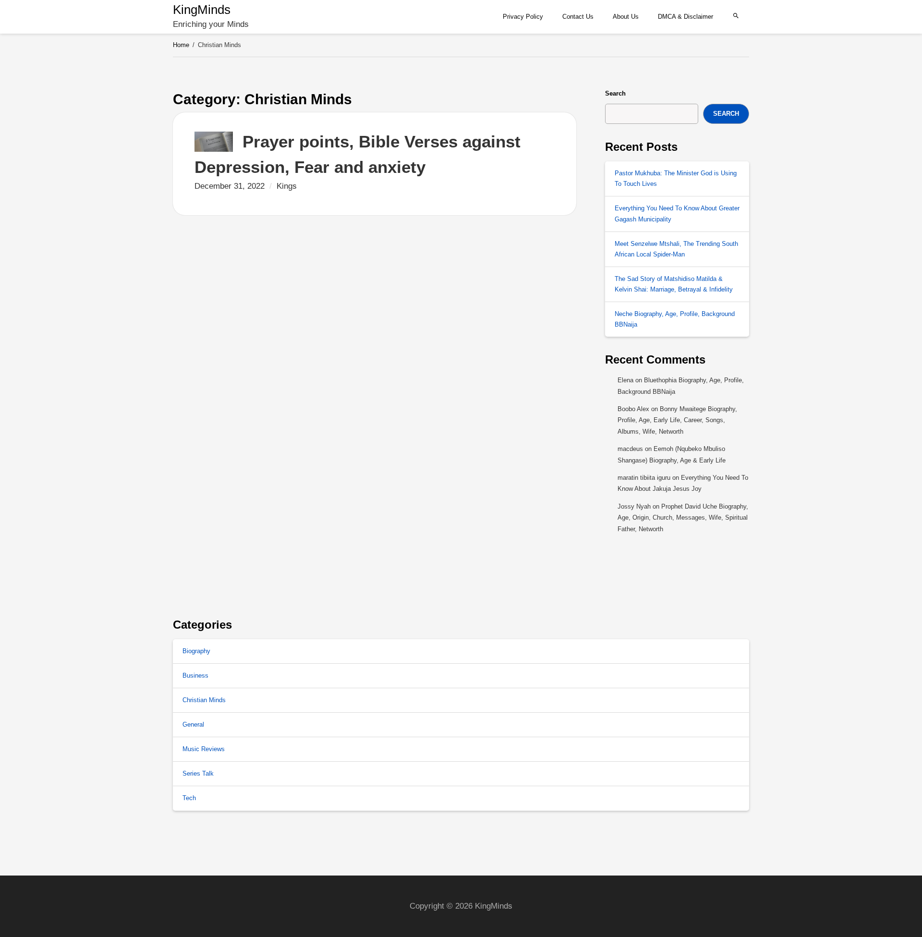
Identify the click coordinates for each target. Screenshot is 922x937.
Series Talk (198, 773)
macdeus (630, 448)
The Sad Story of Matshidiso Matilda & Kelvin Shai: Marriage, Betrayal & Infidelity (674, 284)
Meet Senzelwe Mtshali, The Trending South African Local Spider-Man (676, 249)
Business (195, 675)
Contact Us (578, 16)
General (193, 724)
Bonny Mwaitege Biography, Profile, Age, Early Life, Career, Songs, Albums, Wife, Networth (677, 420)
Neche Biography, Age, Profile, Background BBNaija (675, 319)
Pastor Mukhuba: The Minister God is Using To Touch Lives (676, 178)
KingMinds (201, 9)
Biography (196, 651)
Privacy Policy (523, 16)
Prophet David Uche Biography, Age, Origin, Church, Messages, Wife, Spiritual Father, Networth (683, 518)
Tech (189, 798)
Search (615, 93)
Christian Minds (204, 700)
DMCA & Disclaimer (685, 16)
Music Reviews (203, 749)
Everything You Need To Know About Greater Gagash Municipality (677, 213)
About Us (626, 16)
